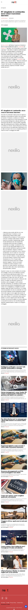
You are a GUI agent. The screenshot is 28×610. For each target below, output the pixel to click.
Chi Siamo (3, 602)
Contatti (7, 602)
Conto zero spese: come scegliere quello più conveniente (12, 496)
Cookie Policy (20, 602)
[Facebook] (1, 597)
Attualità (3, 7)
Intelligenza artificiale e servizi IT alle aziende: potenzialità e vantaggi (13, 367)
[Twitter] (5, 597)
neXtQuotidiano (4, 18)
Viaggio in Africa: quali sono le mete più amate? (14, 521)
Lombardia (20, 46)
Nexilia (2, 373)
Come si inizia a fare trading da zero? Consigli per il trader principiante (13, 547)
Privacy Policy (13, 602)
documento (5, 45)
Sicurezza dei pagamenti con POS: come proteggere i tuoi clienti (12, 472)
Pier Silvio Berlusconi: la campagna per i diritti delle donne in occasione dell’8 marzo (14, 420)
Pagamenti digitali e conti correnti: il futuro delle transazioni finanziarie (12, 446)
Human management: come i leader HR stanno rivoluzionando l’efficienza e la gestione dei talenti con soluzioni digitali (14, 394)
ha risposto (20, 59)
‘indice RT (3, 48)
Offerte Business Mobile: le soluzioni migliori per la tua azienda (13, 571)
